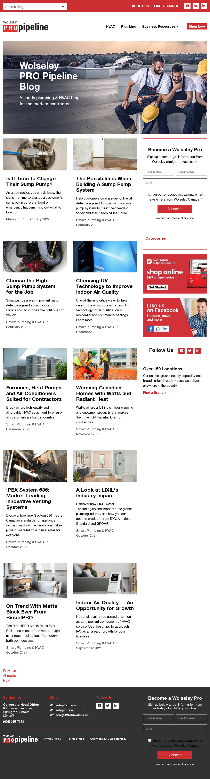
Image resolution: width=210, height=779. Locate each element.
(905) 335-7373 (13, 721)
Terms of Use (75, 738)
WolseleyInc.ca (61, 710)
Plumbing (13, 219)
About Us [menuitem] (140, 6)
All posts (9, 675)
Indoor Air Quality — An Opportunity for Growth (105, 605)
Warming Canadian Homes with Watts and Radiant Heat (103, 393)
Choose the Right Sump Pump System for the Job (30, 286)
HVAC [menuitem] (110, 26)
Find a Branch (154, 392)
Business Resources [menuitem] (159, 26)
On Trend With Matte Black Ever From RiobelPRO (31, 611)
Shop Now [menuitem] (197, 26)
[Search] (63, 6)
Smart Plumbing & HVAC (95, 220)
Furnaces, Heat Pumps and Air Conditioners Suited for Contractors (34, 393)
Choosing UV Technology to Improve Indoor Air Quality (104, 286)
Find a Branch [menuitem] (166, 6)
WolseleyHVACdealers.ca (69, 715)
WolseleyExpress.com (67, 705)
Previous (9, 670)
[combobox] (35, 6)
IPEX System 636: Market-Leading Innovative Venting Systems (28, 498)
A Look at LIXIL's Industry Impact (97, 492)
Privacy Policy (52, 738)
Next (6, 680)
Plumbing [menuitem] (128, 26)
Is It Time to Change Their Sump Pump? (31, 181)
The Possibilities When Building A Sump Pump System (103, 184)
